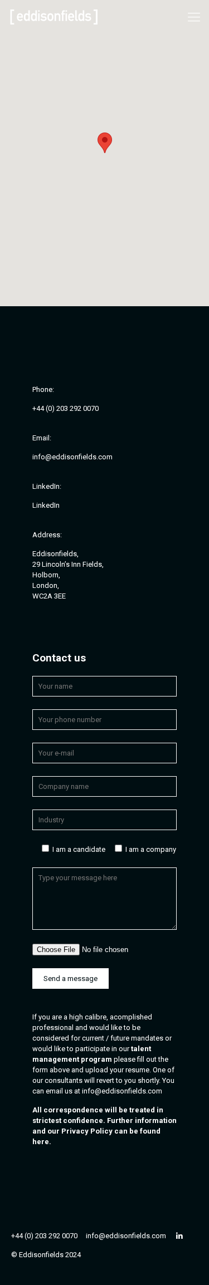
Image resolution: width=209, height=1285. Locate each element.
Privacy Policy (87, 1131)
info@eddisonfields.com (122, 1091)
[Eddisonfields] (53, 16)
